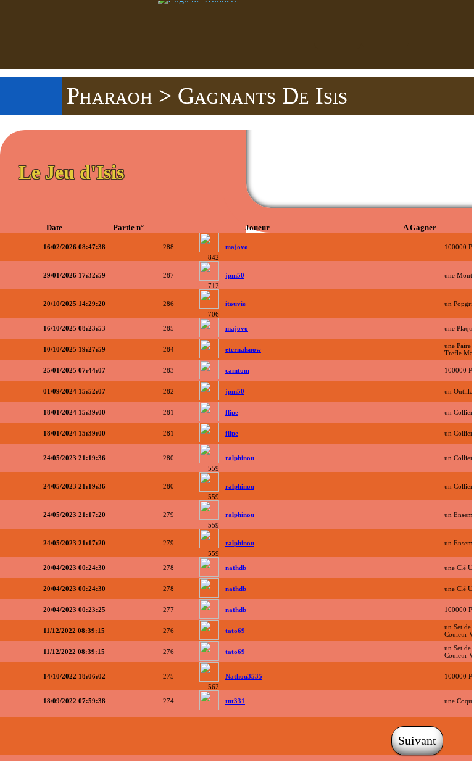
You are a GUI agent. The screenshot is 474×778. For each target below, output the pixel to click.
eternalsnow (243, 349)
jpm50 (234, 275)
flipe (231, 412)
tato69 (235, 630)
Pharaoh (109, 96)
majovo (236, 246)
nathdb (235, 567)
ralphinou (239, 457)
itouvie (235, 303)
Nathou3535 (243, 676)
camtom (237, 370)
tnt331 (235, 701)
